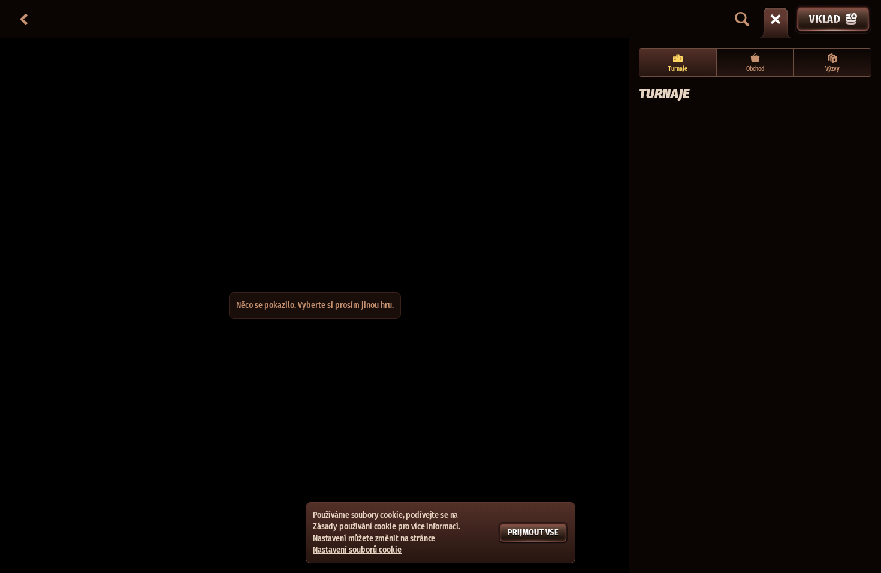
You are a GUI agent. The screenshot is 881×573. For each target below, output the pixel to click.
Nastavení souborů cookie (357, 550)
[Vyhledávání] (742, 19)
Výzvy (832, 69)
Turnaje (677, 69)
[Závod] (775, 19)
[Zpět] (24, 19)
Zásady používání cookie (354, 526)
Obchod (755, 69)
